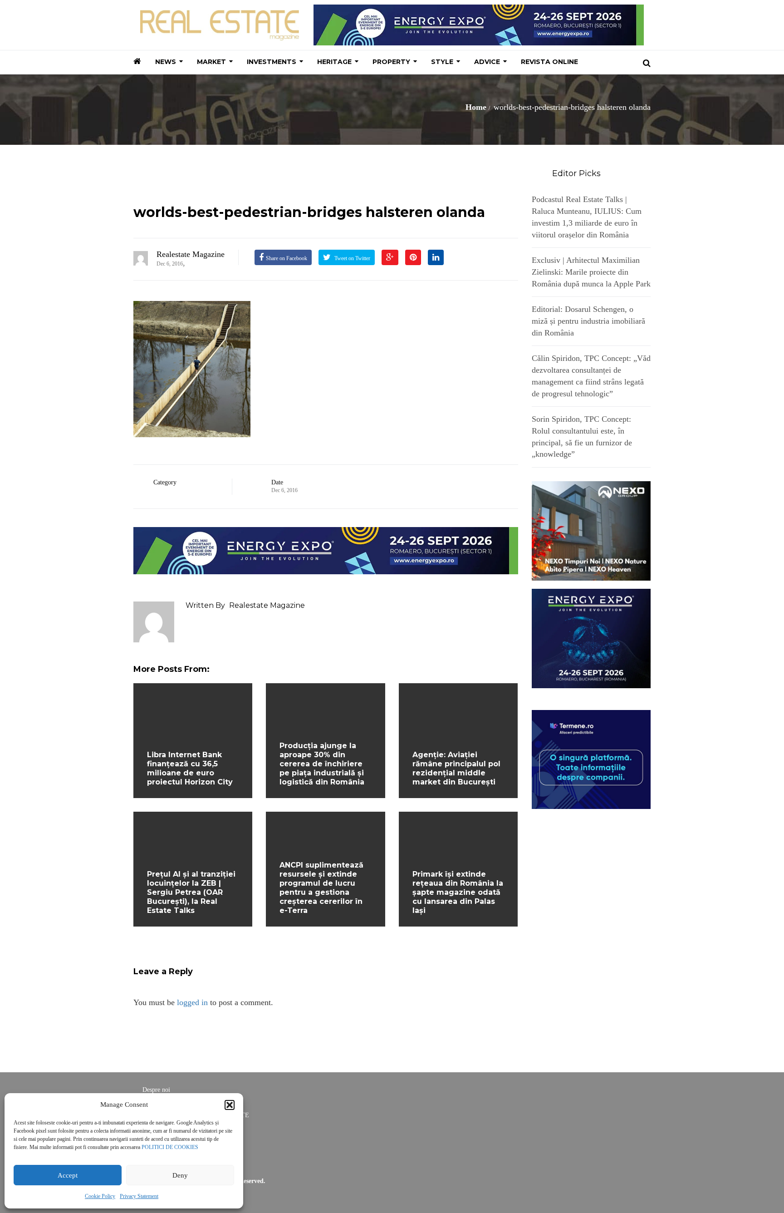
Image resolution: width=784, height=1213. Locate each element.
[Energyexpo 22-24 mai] (591, 637)
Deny (180, 1175)
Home (476, 107)
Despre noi (156, 1089)
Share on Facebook (286, 258)
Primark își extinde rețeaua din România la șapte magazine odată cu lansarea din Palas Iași (457, 892)
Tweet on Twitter (351, 258)
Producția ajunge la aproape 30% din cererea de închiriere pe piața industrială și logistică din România (321, 763)
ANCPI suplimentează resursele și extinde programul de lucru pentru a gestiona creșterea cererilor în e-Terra (321, 888)
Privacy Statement (139, 1196)
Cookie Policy (100, 1196)
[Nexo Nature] (591, 530)
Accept (68, 1175)
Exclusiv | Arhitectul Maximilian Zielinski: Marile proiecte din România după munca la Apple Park (591, 272)
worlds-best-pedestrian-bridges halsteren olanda (309, 212)
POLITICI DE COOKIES (170, 1147)
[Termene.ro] (591, 758)
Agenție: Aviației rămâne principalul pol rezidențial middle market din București (456, 768)
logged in (192, 1002)
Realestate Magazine (191, 254)
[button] (229, 1104)
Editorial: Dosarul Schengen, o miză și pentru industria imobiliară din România (588, 321)
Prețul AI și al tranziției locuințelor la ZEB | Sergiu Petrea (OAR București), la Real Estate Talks (191, 892)
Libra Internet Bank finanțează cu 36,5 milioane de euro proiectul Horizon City (190, 768)
